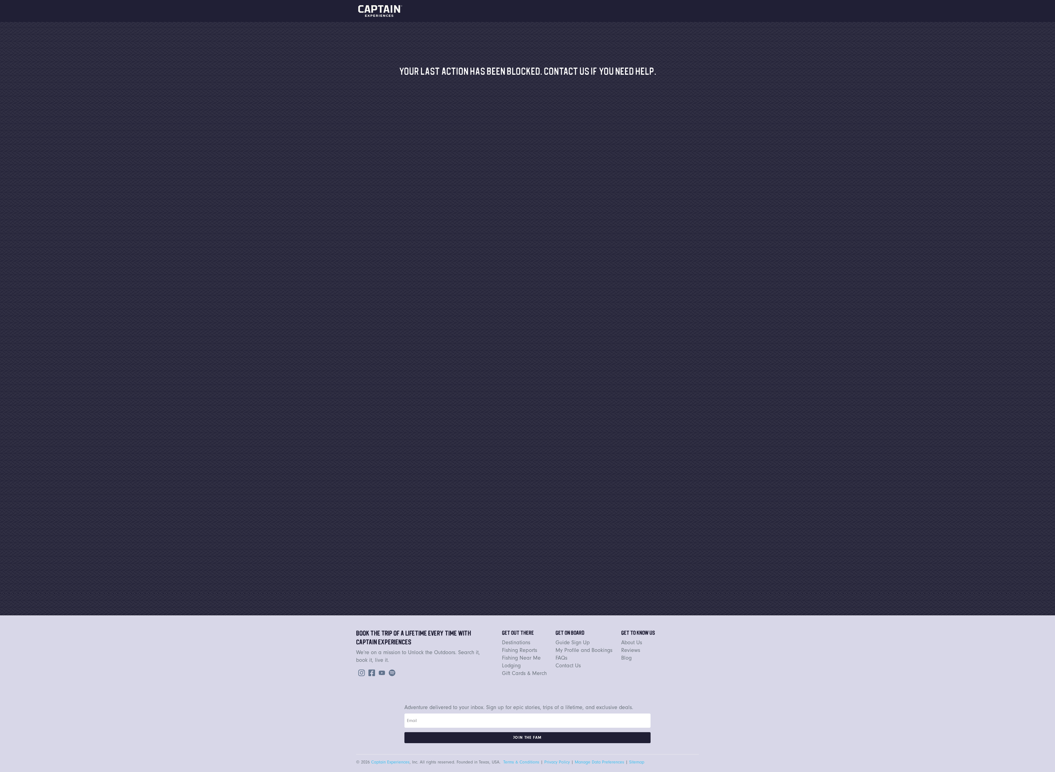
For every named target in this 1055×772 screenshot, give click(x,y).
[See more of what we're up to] (370, 672)
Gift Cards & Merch (524, 673)
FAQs (561, 658)
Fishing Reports (519, 650)
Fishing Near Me (521, 658)
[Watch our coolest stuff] (380, 672)
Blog (626, 658)
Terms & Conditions (521, 762)
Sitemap (636, 762)
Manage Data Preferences (599, 762)
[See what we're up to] (360, 672)
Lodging (511, 665)
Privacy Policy (557, 762)
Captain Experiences (390, 762)
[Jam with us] (391, 672)
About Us (631, 642)
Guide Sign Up (573, 642)
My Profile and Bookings (584, 650)
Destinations (516, 642)
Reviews (630, 650)
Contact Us (568, 665)
